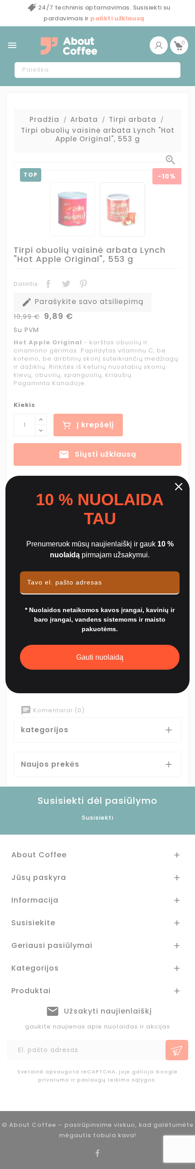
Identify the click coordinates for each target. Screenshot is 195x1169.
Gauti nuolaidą (99, 657)
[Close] (179, 487)
